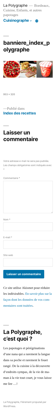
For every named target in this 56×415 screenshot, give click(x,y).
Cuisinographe (16, 20)
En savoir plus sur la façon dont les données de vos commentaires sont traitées (27, 300)
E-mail (7, 237)
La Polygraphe (15, 5)
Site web (8, 255)
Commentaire (11, 178)
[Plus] (37, 21)
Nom (6, 219)
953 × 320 (9, 94)
